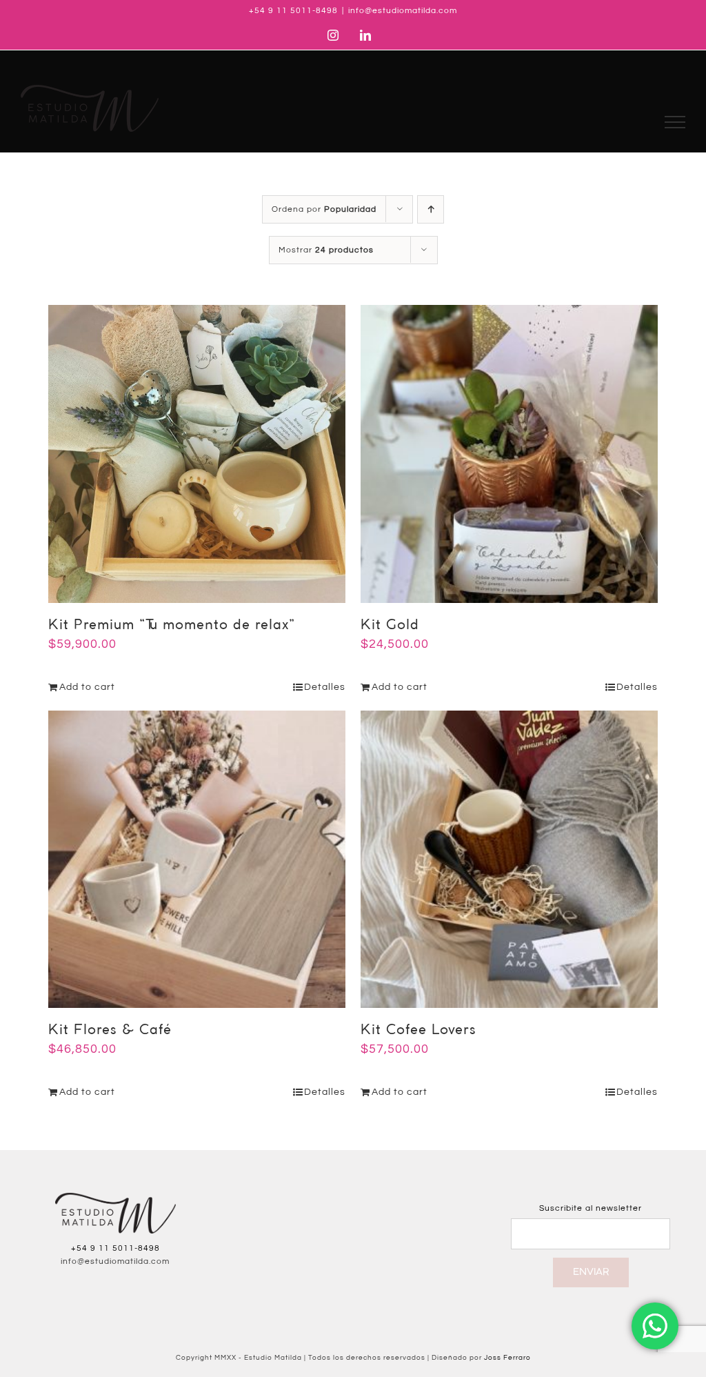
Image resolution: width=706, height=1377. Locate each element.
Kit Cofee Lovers (418, 1030)
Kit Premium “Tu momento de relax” (171, 625)
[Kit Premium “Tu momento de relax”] (196, 453)
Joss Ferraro (507, 1357)
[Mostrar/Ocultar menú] (675, 122)
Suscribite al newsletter (590, 1208)
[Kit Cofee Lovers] (509, 859)
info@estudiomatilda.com (402, 10)
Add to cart (87, 687)
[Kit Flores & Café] (196, 859)
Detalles (324, 687)
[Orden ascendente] (430, 209)
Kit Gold (390, 625)
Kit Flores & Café (110, 1030)
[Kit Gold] (509, 453)
